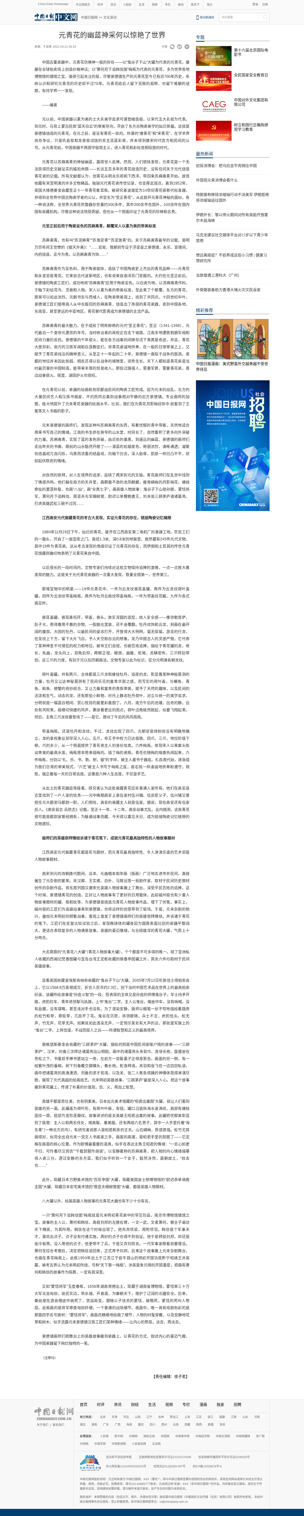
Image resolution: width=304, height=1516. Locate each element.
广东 (106, 1424)
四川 (152, 1424)
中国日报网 (89, 17)
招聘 (237, 1405)
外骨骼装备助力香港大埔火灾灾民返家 (228, 290)
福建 (222, 1417)
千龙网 (47, 46)
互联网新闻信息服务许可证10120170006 (165, 1457)
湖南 (94, 1424)
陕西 (199, 1424)
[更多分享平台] (187, 47)
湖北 (83, 1424)
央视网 (165, 1436)
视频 (154, 4)
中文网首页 (83, 4)
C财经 (127, 4)
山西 (138, 1417)
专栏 (168, 4)
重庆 (141, 1424)
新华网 (118, 1436)
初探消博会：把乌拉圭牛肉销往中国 (226, 166)
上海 (187, 1417)
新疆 (211, 1424)
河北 (126, 1417)
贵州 (164, 1424)
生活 (141, 4)
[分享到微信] (172, 47)
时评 (100, 4)
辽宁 (149, 1417)
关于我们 (42, 1425)
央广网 (260, 1436)
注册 (265, 4)
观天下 (195, 4)
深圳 (222, 1424)
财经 (135, 1405)
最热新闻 (204, 154)
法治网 (156, 1444)
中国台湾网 (223, 1436)
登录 (255, 4)
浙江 (210, 1417)
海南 (129, 1424)
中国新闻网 (119, 1444)
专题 (200, 37)
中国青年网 (182, 1436)
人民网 (104, 1436)
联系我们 (58, 1425)
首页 (83, 1405)
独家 (220, 1405)
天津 (114, 1417)
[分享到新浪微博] (179, 47)
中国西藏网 (243, 1436)
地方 (210, 4)
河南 (257, 1417)
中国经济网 (202, 1436)
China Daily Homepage (53, 4)
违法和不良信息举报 (119, 1457)
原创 (181, 4)
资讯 (113, 4)
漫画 (203, 1405)
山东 (245, 1417)
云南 (176, 1424)
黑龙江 (174, 1417)
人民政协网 (139, 1444)
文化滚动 (110, 17)
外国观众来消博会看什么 (217, 180)
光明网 (84, 1444)
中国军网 (100, 1444)
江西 (234, 1417)
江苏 (199, 1417)
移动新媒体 (207, 17)
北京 (103, 1417)
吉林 (161, 1417)
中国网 (133, 1436)
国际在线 (149, 1436)
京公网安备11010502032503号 (126, 1466)
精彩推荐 (204, 310)
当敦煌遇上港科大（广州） (219, 275)
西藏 (187, 1424)
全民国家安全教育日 (251, 75)
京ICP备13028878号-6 (207, 1466)
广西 (117, 1424)
